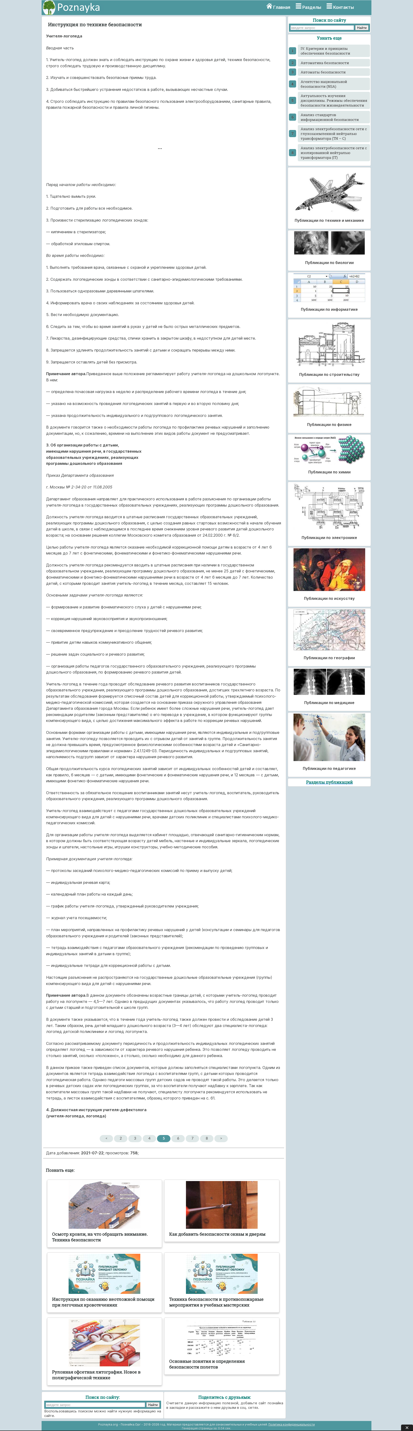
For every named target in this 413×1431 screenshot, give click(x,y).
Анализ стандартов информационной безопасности (330, 117)
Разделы (311, 7)
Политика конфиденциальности (291, 1424)
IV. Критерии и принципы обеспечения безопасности (325, 51)
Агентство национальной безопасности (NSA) (324, 84)
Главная (281, 7)
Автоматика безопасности (325, 62)
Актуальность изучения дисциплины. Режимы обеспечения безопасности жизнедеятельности (334, 100)
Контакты (343, 7)
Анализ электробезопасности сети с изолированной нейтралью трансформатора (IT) (334, 152)
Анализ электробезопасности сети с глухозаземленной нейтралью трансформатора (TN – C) (334, 133)
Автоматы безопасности (323, 72)
